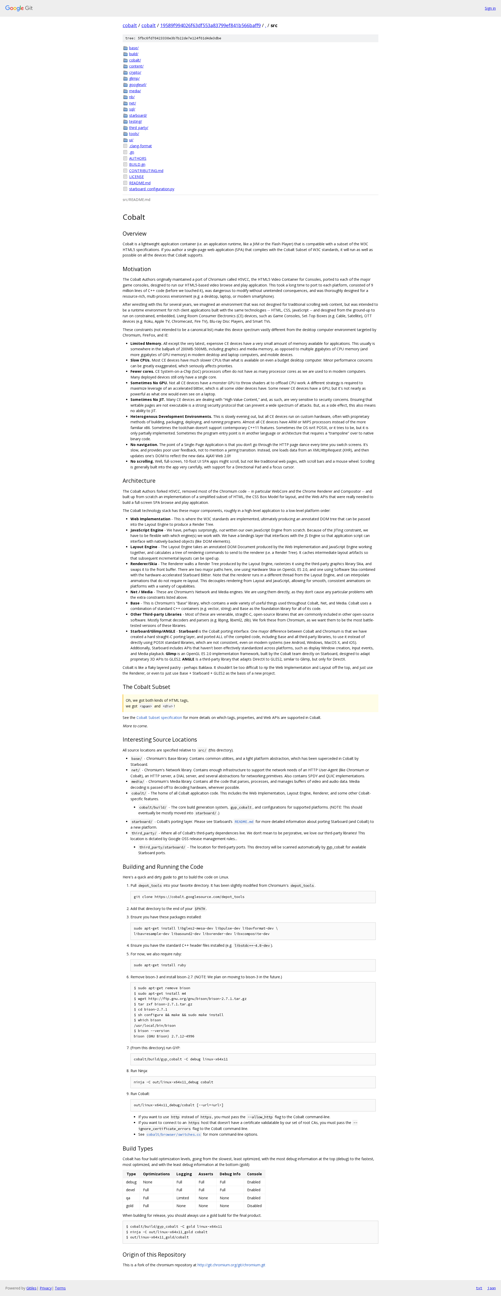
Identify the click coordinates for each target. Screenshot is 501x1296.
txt (479, 1288)
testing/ (135, 121)
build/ (133, 53)
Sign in (490, 8)
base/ (134, 47)
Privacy (46, 1288)
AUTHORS (137, 158)
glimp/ (134, 78)
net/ (132, 103)
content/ (136, 66)
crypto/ (135, 72)
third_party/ (138, 127)
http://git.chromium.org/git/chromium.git (231, 1264)
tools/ (134, 133)
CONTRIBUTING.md (146, 170)
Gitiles (31, 1288)
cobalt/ (135, 60)
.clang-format (140, 145)
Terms (60, 1288)
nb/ (132, 96)
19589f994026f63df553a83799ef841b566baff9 (210, 25)
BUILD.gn (137, 164)
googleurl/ (137, 84)
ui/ (131, 139)
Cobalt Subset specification (159, 717)
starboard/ (138, 115)
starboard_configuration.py (151, 188)
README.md (140, 182)
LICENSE (136, 176)
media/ (135, 90)
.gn (131, 152)
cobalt (130, 25)
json (491, 1288)
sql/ (132, 109)
